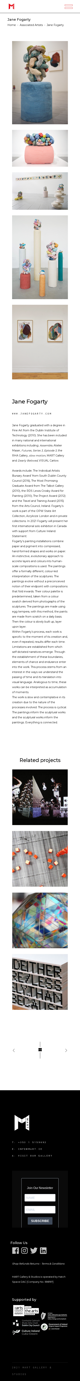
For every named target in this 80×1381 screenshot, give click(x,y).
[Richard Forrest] (40, 982)
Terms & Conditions (52, 1263)
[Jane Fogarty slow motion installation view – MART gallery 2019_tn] (40, 82)
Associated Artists (31, 25)
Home (11, 25)
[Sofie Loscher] (40, 920)
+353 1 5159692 (32, 1142)
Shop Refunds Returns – (26, 1263)
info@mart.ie (30, 1149)
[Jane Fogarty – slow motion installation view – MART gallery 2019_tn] (40, 191)
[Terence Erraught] (40, 797)
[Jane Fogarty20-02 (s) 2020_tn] (40, 148)
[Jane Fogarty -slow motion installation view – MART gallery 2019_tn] (40, 257)
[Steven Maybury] (40, 859)
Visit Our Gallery (35, 1155)
